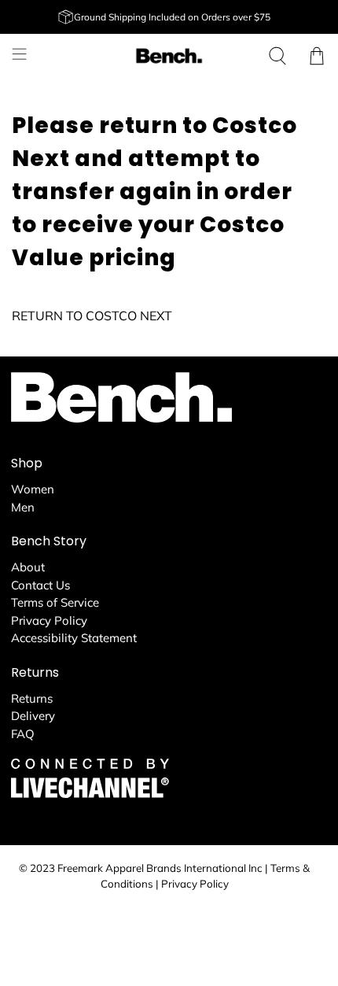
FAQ (23, 733)
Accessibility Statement (74, 637)
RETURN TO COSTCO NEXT (92, 315)
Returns (32, 698)
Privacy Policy (49, 620)
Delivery (33, 715)
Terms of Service (55, 602)
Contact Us (40, 585)
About (28, 566)
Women (32, 489)
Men (23, 507)
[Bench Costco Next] (169, 56)
